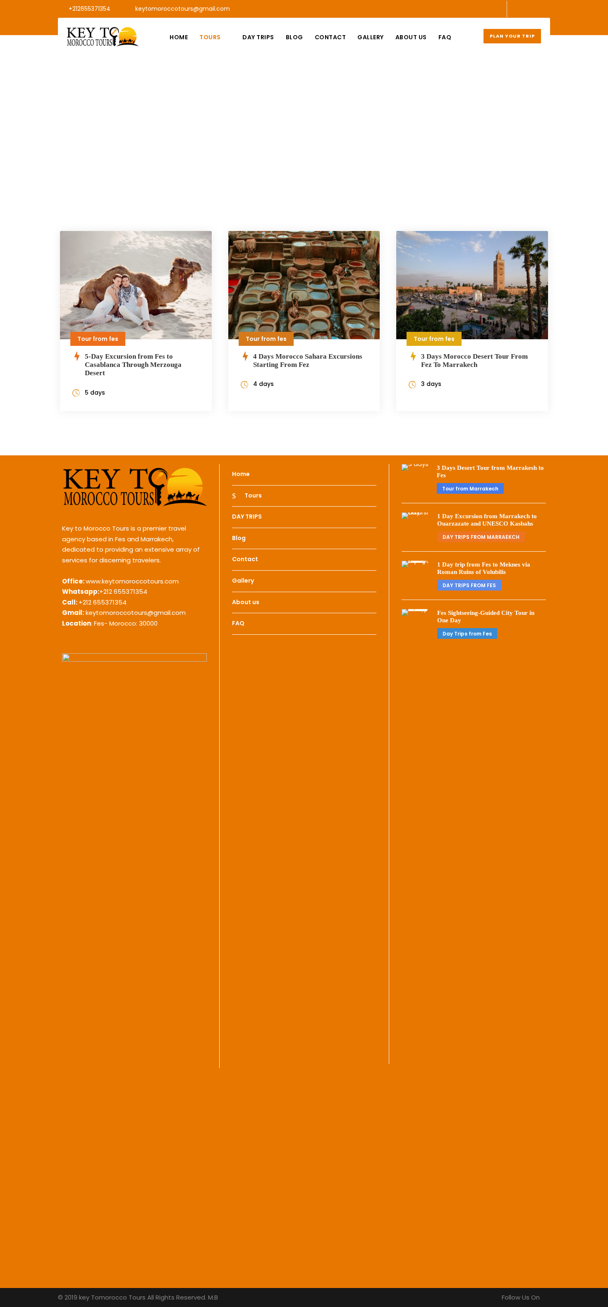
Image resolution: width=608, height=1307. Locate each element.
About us (411, 37)
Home (179, 37)
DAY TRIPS (258, 37)
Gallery (370, 37)
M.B (213, 1297)
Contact (330, 37)
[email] (521, 9)
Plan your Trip (512, 36)
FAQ (445, 37)
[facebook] (534, 9)
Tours (210, 37)
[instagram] (548, 9)
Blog (294, 37)
